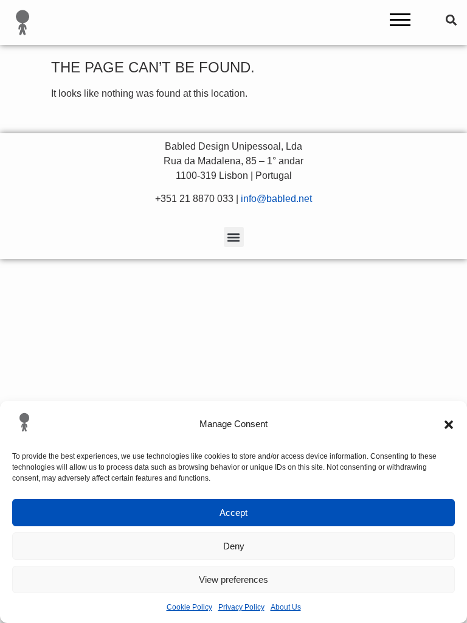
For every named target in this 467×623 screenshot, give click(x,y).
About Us (286, 607)
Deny (233, 546)
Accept (233, 512)
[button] (449, 425)
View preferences (233, 579)
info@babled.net (276, 198)
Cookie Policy (189, 607)
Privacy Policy (241, 607)
